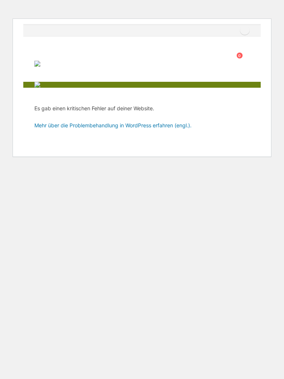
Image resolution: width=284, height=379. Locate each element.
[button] (39, 51)
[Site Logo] (54, 68)
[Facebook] (245, 30)
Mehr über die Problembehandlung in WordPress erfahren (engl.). (113, 125)
